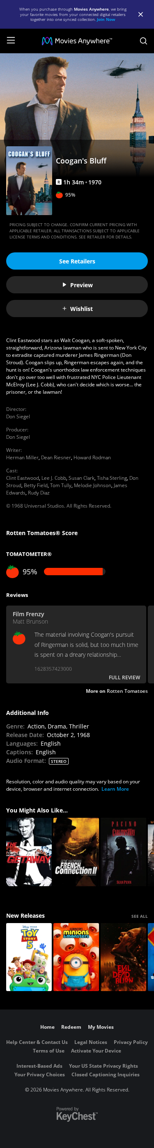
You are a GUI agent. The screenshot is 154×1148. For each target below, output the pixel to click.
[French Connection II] (76, 852)
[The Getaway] (29, 852)
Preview (81, 285)
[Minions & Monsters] (76, 957)
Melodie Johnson (92, 485)
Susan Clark (81, 477)
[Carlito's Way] (123, 852)
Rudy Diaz (39, 492)
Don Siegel (18, 416)
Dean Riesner (56, 457)
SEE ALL (139, 916)
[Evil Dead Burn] (123, 957)
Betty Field (36, 485)
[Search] (143, 41)
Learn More (115, 788)
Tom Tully (60, 485)
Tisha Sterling (112, 477)
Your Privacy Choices (39, 1074)
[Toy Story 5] (29, 957)
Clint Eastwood (22, 477)
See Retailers (77, 261)
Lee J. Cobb (53, 477)
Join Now (106, 19)
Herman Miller (22, 457)
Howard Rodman (92, 457)
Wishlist (81, 309)
